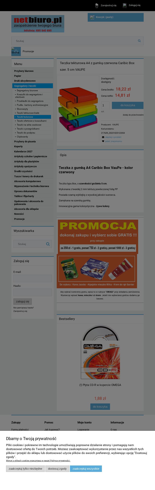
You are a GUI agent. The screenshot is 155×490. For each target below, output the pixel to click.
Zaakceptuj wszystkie (86, 468)
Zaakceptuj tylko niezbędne (25, 468)
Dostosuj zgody (57, 468)
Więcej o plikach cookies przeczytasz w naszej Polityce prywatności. (38, 460)
